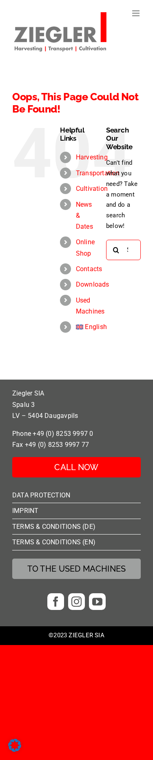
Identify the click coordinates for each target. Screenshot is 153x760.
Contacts (89, 269)
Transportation (98, 173)
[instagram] (76, 601)
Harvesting (92, 157)
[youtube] (97, 601)
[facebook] (55, 601)
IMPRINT (25, 511)
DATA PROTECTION (41, 495)
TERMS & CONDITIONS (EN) (53, 542)
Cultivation (92, 188)
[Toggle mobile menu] (136, 13)
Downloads (92, 284)
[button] (14, 745)
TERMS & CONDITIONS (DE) (53, 526)
